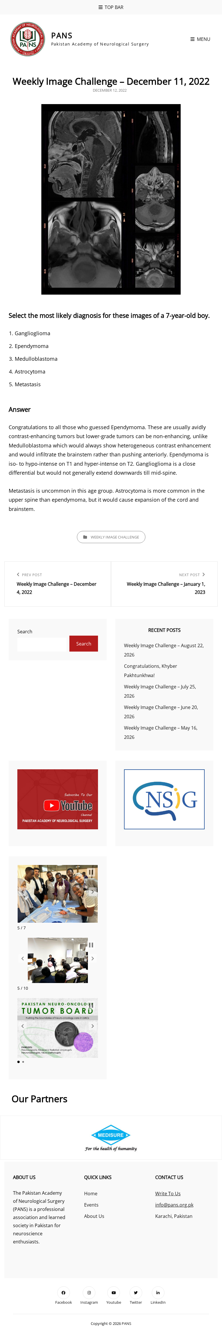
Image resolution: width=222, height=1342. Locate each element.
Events (91, 1205)
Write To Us (168, 1193)
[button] (22, 891)
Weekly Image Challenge (115, 537)
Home (90, 1193)
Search (24, 631)
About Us (94, 1216)
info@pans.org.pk (174, 1205)
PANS (62, 35)
